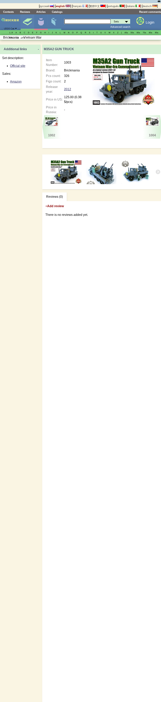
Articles (41, 11)
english (61, 6)
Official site (17, 65)
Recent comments (150, 11)
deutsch (147, 6)
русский (45, 6)
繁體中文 (95, 6)
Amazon (16, 81)
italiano (131, 6)
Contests (8, 11)
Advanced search (120, 26)
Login (150, 22)
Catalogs (57, 11)
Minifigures (41, 22)
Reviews (25, 11)
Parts (54, 22)
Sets (27, 22)
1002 (51, 135)
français (77, 6)
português (114, 6)
